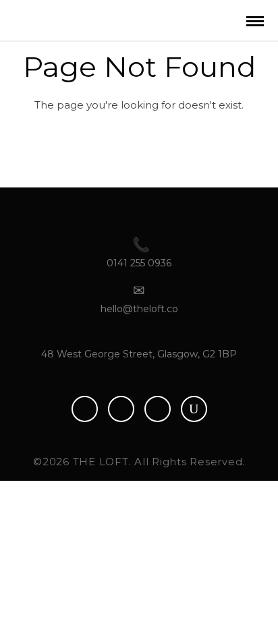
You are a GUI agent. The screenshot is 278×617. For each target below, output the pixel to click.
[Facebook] (85, 409)
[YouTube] (194, 409)
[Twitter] (121, 409)
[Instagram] (157, 409)
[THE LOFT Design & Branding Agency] (62, 17)
